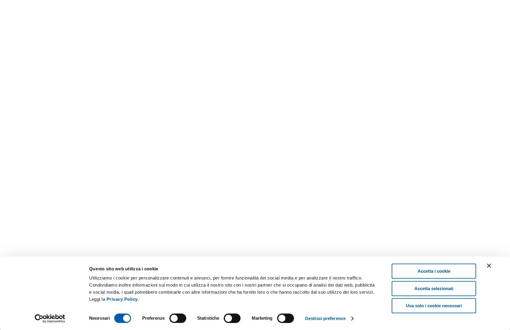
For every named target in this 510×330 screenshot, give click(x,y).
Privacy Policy (122, 299)
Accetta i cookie (434, 271)
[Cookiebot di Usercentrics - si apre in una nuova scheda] (50, 318)
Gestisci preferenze (325, 318)
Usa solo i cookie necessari (434, 305)
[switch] (177, 318)
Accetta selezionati (433, 288)
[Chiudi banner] (489, 266)
